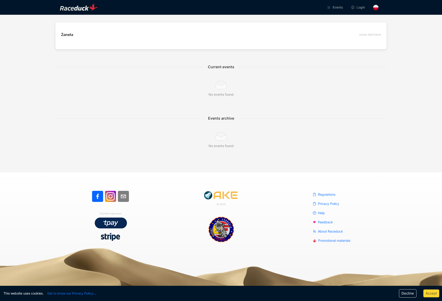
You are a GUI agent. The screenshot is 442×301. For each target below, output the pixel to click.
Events (338, 7)
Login (361, 7)
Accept (431, 293)
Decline (407, 293)
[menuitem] (335, 7)
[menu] (302, 7)
